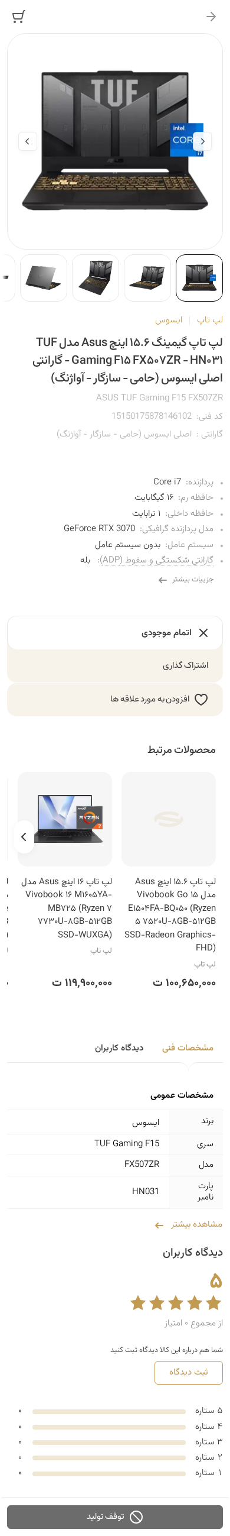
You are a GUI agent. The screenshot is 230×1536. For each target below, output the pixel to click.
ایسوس (168, 320)
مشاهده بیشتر (196, 1224)
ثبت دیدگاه (188, 1372)
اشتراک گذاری (186, 665)
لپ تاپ (210, 320)
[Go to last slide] (202, 141)
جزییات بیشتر (193, 580)
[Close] (211, 16)
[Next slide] (27, 141)
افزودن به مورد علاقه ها (149, 699)
